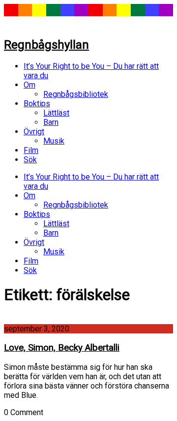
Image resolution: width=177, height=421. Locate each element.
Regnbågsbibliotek (75, 94)
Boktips (37, 103)
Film (31, 150)
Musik (53, 141)
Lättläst (56, 113)
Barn (51, 122)
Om (29, 85)
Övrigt (34, 131)
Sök (30, 159)
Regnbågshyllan (46, 45)
